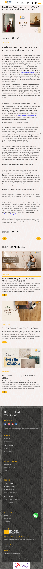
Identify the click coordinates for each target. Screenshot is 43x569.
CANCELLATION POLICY (10, 493)
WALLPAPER (7, 515)
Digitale (39, 566)
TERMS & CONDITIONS (10, 489)
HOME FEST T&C (8, 502)
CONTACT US (8, 464)
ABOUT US (7, 438)
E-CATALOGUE (8, 442)
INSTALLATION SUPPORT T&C (12, 499)
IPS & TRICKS (8, 451)
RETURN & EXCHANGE (10, 486)
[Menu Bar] (39, 3)
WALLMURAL (8, 518)
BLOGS (6, 448)
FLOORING (7, 521)
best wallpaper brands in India (29, 115)
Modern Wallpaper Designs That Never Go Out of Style (21, 376)
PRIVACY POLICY (9, 483)
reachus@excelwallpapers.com (12, 553)
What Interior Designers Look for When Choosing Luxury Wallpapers (18, 279)
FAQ (5, 470)
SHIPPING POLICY (9, 496)
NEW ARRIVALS (8, 445)
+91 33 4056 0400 (9, 547)
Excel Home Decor (27, 72)
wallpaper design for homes (12, 214)
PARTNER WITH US (9, 467)
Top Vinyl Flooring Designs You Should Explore (20, 328)
